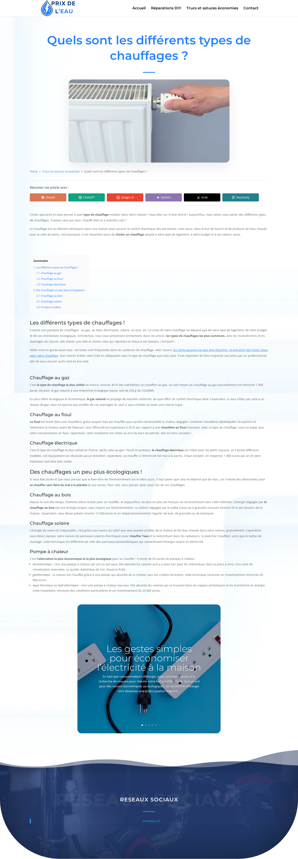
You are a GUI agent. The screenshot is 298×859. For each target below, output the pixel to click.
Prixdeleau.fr (151, 821)
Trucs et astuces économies (212, 8)
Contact (250, 8)
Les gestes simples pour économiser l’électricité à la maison (149, 658)
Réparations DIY (166, 8)
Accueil (139, 8)
